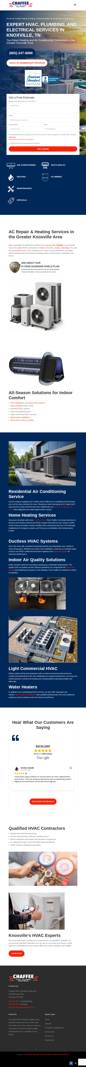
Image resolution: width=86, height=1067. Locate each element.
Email (45, 124)
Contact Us (49, 1036)
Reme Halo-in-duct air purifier (22, 420)
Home (47, 1019)
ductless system (60, 551)
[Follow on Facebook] (71, 1063)
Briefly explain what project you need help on (22, 101)
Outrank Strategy (32, 1054)
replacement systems (36, 403)
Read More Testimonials (43, 801)
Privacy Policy (13, 139)
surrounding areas (19, 250)
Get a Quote (43, 149)
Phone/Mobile (13, 124)
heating (19, 406)
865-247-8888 (14, 1001)
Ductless (13, 409)
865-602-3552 (14, 1004)
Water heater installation (20, 417)
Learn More (16, 953)
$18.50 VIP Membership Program (27, 63)
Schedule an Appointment (54, 1028)
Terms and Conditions (27, 139)
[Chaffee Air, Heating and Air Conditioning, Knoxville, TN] (50, 81)
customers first (49, 245)
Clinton (42, 248)
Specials (48, 1024)
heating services (40, 520)
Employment (49, 1040)
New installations (17, 403)
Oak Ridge (65, 248)
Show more (12, 137)
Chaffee (59, 245)
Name (10, 115)
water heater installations (25, 695)
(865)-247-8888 (21, 53)
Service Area (49, 1032)
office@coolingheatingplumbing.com (22, 1007)
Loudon (57, 248)
